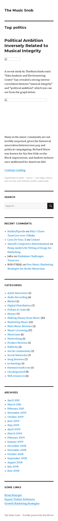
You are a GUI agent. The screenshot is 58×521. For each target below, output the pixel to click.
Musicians (13, 334)
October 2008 (15, 454)
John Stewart (23, 181)
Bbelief (11, 301)
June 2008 (13, 470)
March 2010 (14, 404)
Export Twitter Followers (19, 499)
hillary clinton (46, 178)
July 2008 (13, 466)
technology (14, 363)
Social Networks (17, 355)
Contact (35, 239)
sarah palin (44, 181)
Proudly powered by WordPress (38, 515)
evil (37, 178)
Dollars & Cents (16, 309)
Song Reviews (15, 359)
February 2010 (15, 408)
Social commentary (19, 351)
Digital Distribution (19, 305)
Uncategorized (16, 371)
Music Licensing (17, 330)
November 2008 (16, 450)
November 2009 (16, 412)
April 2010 (13, 400)
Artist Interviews (17, 293)
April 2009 (13, 429)
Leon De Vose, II (16, 239)
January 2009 (15, 441)
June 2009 (13, 421)
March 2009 (14, 433)
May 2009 (13, 425)
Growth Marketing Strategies (22, 503)
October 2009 (15, 416)
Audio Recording (17, 297)
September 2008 (17, 458)
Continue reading (14, 170)
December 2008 (16, 445)
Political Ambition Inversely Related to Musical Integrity (26, 45)
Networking (14, 338)
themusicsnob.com (18, 367)
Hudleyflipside (16, 231)
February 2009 (16, 437)
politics (34, 181)
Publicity (12, 346)
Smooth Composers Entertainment (28, 243)
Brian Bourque (13, 495)
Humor (29, 178)
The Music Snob (18, 10)
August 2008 (14, 462)
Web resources (16, 375)
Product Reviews (17, 342)
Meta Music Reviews (19, 326)
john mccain (10, 181)
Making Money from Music (23, 317)
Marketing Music (17, 322)
